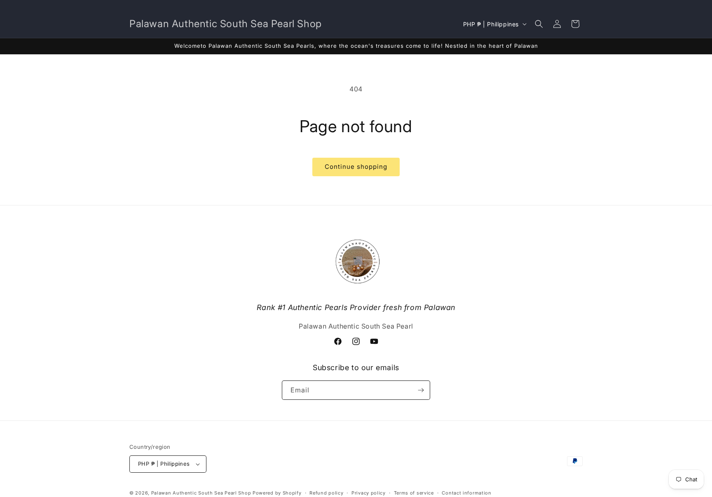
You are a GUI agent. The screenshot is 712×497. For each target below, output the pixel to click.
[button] (539, 24)
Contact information (466, 493)
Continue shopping (356, 166)
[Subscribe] (421, 390)
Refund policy (326, 493)
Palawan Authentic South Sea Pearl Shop (201, 493)
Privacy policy (368, 493)
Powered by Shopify (277, 493)
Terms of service (414, 493)
